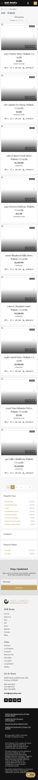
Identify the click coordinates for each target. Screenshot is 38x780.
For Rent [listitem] (8, 553)
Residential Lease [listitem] (11, 505)
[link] (19, 36)
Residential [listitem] (9, 501)
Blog (6, 635)
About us (7, 617)
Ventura (7, 645)
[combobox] (21, 20)
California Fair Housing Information (14, 720)
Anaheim (7, 652)
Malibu (6, 667)
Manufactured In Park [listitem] (12, 521)
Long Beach (8, 664)
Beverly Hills (8, 655)
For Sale (32, 128)
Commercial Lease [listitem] (11, 518)
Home (5, 9)
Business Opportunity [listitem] (12, 524)
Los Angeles (8, 649)
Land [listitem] (6, 508)
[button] (35, 3)
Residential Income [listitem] (11, 511)
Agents (7, 629)
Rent (6, 626)
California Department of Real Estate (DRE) (17, 715)
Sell (5, 623)
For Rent (31, 26)
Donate (7, 632)
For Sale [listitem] (8, 550)
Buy (5, 620)
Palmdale (7, 658)
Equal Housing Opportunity (16, 724)
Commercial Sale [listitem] (11, 514)
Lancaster (8, 661)
